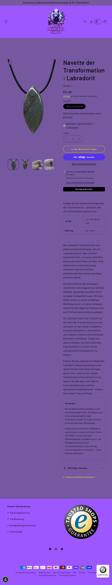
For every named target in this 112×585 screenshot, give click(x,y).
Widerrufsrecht (44, 572)
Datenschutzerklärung (61, 572)
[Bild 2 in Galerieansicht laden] (25, 164)
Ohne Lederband (74, 106)
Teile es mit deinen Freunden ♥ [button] (80, 477)
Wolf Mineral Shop (29, 573)
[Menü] (107, 566)
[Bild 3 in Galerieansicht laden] (37, 164)
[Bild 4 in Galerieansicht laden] (49, 164)
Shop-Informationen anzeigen (80, 182)
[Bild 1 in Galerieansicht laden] (13, 164)
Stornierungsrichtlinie (67, 575)
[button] (6, 22)
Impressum (92, 572)
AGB (74, 572)
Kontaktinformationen (47, 575)
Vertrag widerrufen (84, 189)
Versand (66, 96)
